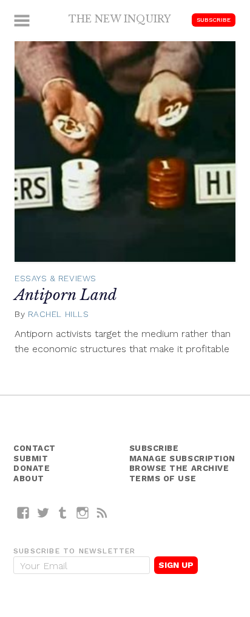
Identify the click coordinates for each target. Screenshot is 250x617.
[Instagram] (83, 512)
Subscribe (214, 19)
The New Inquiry (120, 19)
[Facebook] (23, 512)
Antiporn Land (66, 295)
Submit (30, 458)
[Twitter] (43, 512)
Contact (34, 448)
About (28, 478)
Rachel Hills (58, 314)
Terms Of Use (163, 478)
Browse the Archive (179, 468)
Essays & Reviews (55, 278)
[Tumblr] (63, 512)
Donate (31, 468)
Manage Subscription (182, 458)
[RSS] (102, 512)
